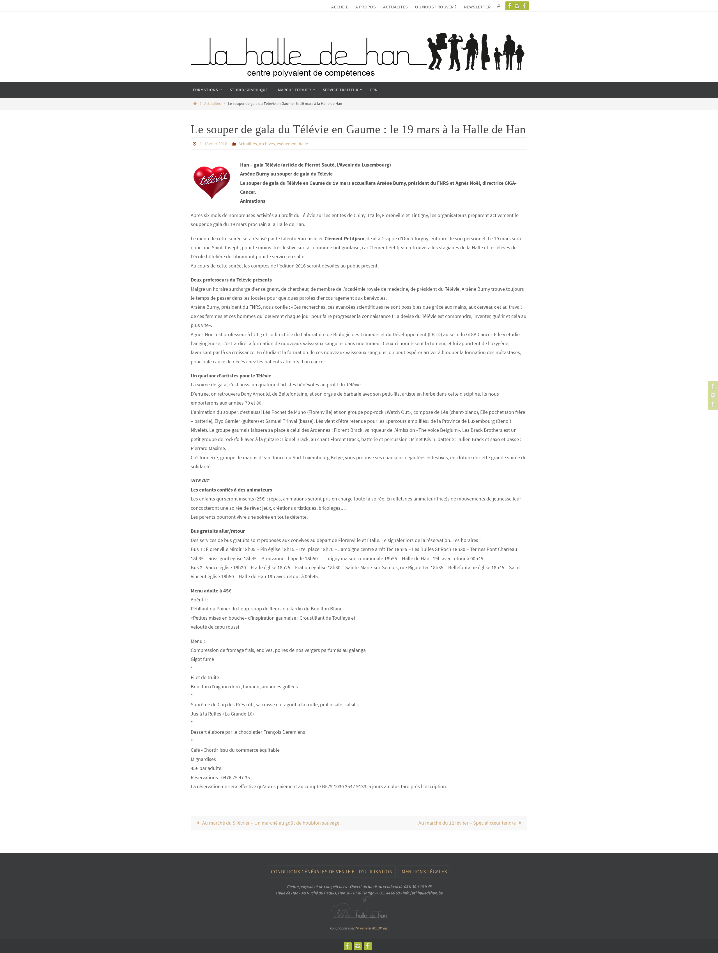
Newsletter (477, 7)
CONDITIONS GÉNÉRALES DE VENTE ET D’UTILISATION (332, 871)
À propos (365, 7)
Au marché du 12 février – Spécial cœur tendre (467, 823)
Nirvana (361, 928)
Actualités (395, 7)
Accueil (339, 7)
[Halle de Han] (509, 5)
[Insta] (517, 5)
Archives (267, 143)
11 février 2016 (213, 143)
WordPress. (379, 928)
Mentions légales (424, 871)
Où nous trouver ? (436, 7)
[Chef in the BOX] (524, 5)
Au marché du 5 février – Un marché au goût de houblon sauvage (270, 823)
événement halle (292, 143)
